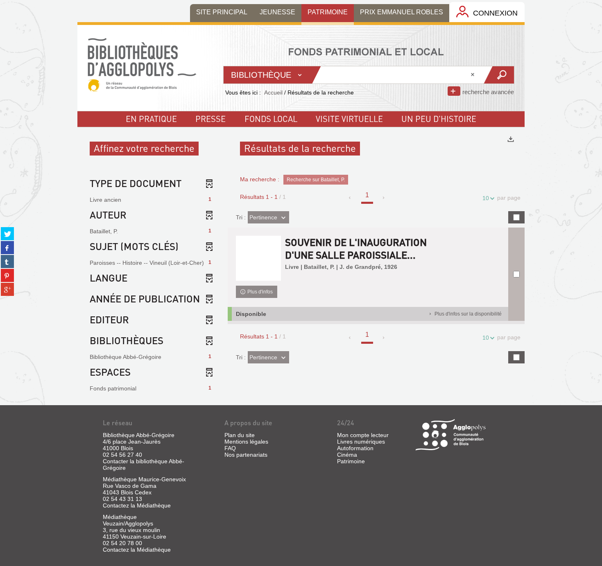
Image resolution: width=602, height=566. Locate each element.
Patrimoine (351, 461)
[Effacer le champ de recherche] (473, 74)
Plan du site (239, 435)
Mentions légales (246, 441)
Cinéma (347, 454)
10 (485, 198)
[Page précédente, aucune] (350, 198)
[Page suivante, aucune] (384, 198)
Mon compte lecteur (363, 435)
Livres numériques (361, 441)
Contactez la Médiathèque (137, 505)
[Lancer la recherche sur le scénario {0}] (498, 74)
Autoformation (355, 448)
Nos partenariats (245, 454)
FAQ (230, 448)
